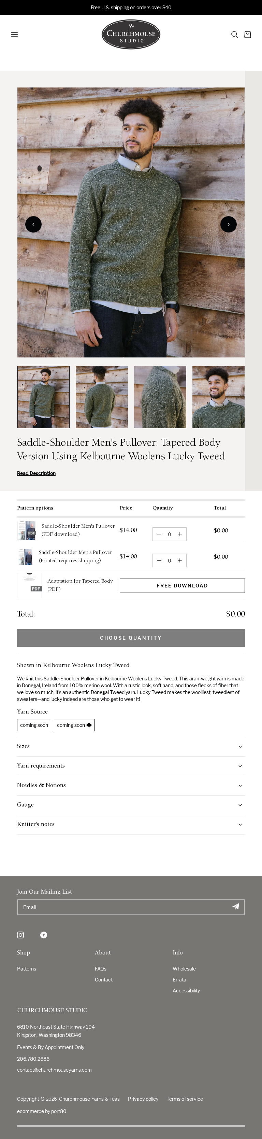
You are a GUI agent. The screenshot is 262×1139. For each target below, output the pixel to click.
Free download (182, 585)
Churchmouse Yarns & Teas (89, 1099)
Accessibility (186, 990)
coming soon (34, 725)
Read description (36, 473)
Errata (179, 979)
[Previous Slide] (33, 224)
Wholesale (184, 969)
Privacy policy (143, 1099)
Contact (104, 979)
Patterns (26, 969)
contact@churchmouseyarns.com (54, 1070)
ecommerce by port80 (42, 1111)
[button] (234, 34)
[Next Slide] (228, 224)
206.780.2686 (33, 1059)
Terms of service (184, 1099)
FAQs (100, 969)
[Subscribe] (235, 907)
